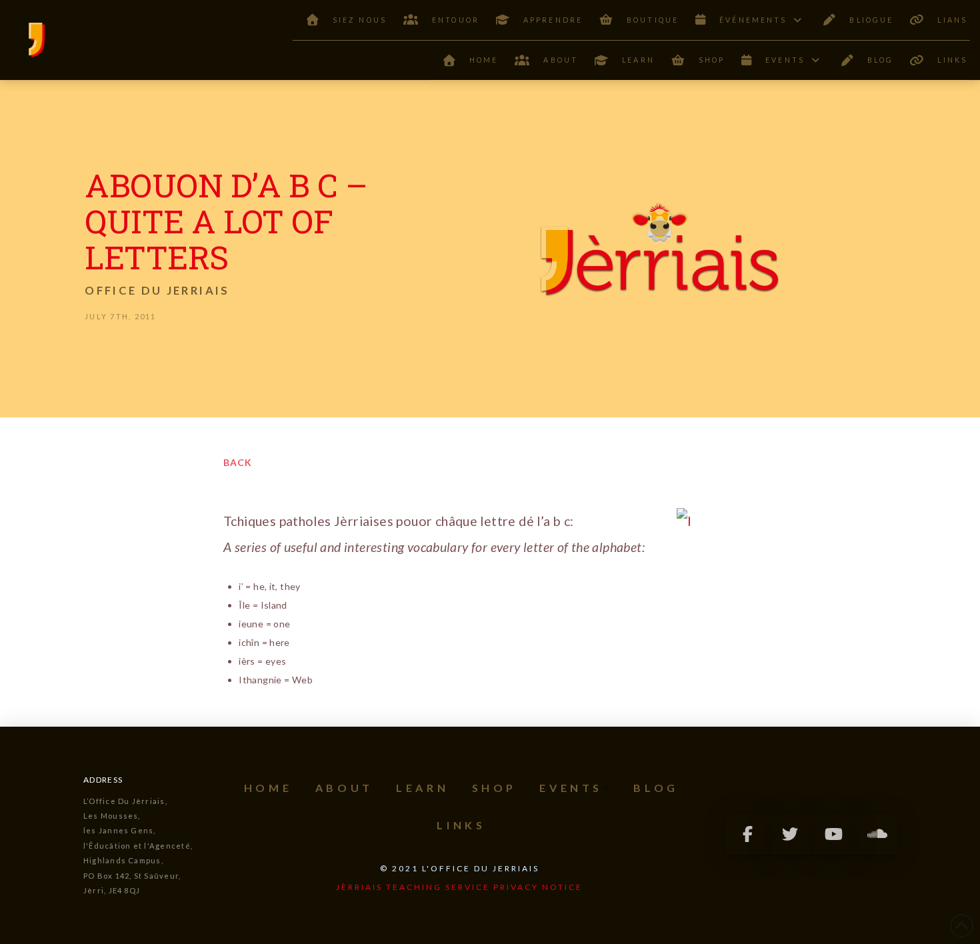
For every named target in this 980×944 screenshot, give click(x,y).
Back (237, 462)
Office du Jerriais (157, 290)
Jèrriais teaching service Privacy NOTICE (459, 887)
